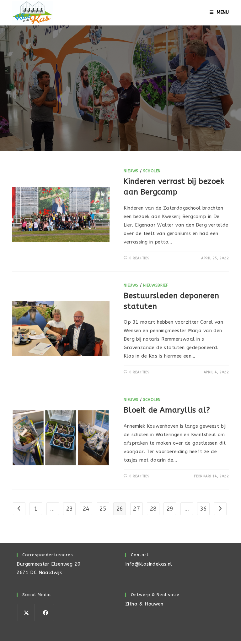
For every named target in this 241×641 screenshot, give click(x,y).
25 (102, 508)
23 (69, 508)
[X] (26, 612)
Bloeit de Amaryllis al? (167, 410)
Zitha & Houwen (144, 604)
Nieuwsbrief (155, 285)
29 (170, 508)
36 (203, 508)
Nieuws (131, 171)
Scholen (152, 171)
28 (153, 508)
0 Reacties (139, 258)
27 (136, 508)
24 (86, 508)
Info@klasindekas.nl (148, 564)
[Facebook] (45, 612)
